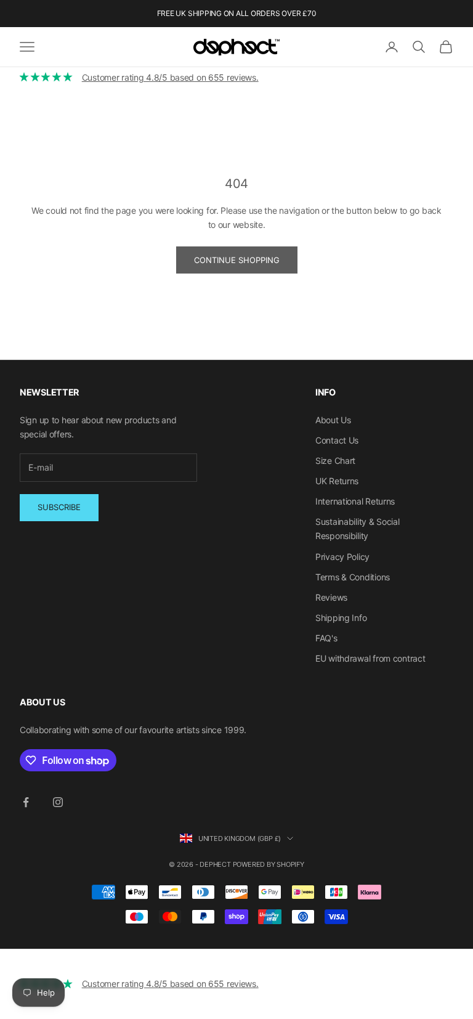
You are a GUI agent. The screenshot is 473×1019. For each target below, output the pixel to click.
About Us (333, 420)
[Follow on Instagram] (58, 802)
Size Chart (335, 460)
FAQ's (326, 638)
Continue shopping (237, 260)
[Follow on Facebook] (26, 802)
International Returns (355, 501)
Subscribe (59, 507)
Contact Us (336, 440)
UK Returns (336, 481)
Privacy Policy (342, 556)
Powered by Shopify (268, 864)
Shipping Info (340, 617)
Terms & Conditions (352, 577)
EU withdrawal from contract (370, 658)
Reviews (331, 597)
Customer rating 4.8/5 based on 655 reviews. (170, 77)
